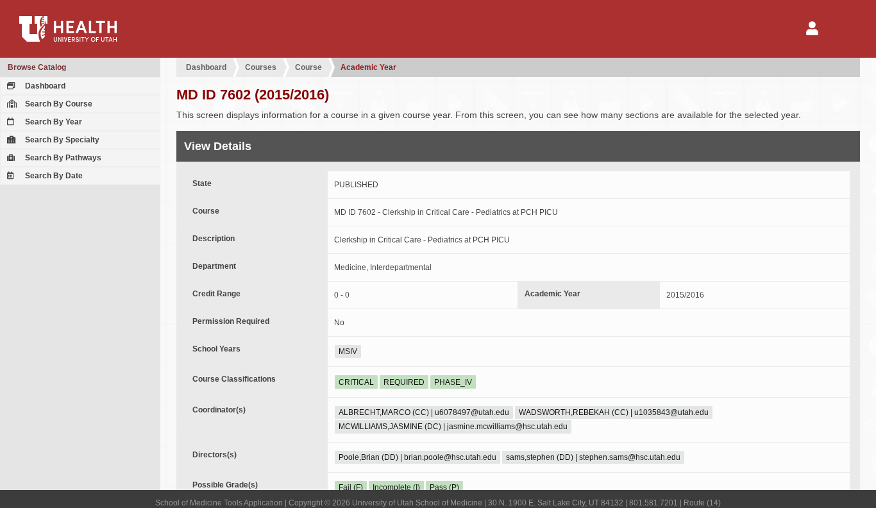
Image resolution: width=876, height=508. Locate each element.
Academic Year (368, 67)
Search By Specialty (61, 139)
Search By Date (53, 175)
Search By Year (52, 121)
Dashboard (44, 85)
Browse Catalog (37, 67)
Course (308, 67)
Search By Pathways (62, 157)
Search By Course (57, 103)
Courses (260, 67)
